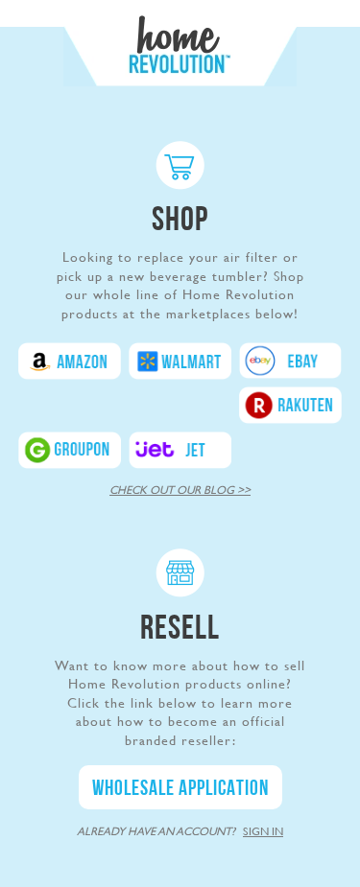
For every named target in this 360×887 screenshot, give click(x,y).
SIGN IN (263, 831)
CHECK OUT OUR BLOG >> (180, 490)
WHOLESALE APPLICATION (180, 790)
